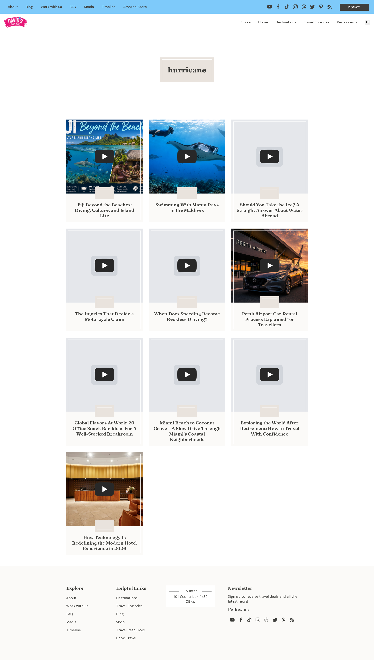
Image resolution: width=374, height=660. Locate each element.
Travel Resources (130, 630)
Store (246, 22)
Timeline (109, 6)
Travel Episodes (316, 22)
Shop (120, 622)
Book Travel (126, 638)
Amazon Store (135, 6)
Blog (29, 6)
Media (89, 6)
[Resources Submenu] (357, 22)
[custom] (269, 7)
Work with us (51, 6)
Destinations (286, 22)
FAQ (73, 6)
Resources (345, 22)
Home (263, 22)
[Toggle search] (367, 22)
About (13, 6)
